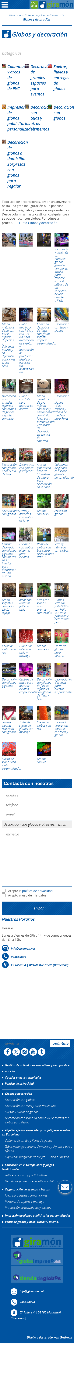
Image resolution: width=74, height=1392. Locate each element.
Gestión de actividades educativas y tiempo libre (37, 1065)
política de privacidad (37, 891)
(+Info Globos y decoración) (38, 223)
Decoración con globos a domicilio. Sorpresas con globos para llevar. (37, 1120)
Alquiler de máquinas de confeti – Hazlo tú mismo (37, 1157)
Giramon (15, 15)
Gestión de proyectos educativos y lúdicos (31, 1181)
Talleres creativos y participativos (26, 1175)
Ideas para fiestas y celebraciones (26, 1195)
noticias (10, 1071)
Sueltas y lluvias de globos (21, 1112)
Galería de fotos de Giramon (42, 15)
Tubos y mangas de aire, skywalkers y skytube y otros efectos (38, 1149)
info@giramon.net (23, 949)
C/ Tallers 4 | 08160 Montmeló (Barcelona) (40, 965)
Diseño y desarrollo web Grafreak (49, 1337)
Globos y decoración (18, 1093)
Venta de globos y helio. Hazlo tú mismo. (32, 1221)
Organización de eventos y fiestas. (28, 1189)
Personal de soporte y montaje (24, 1201)
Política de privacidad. (19, 1083)
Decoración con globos (19, 1100)
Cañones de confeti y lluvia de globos (28, 1140)
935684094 (18, 957)
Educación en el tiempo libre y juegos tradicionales (28, 1167)
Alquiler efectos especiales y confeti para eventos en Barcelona (36, 1132)
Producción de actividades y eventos (28, 1208)
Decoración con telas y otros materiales (30, 1106)
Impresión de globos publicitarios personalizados (37, 1215)
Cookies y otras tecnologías (23, 1077)
